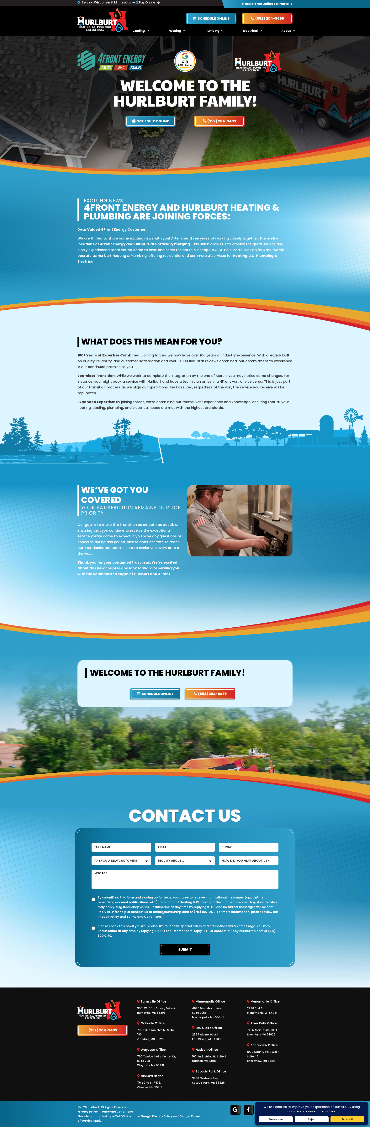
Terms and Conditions (144, 916)
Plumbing (212, 31)
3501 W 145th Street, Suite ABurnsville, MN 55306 (156, 1007)
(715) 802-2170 (204, 912)
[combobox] (121, 860)
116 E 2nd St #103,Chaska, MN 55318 (150, 1081)
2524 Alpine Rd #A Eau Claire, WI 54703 (207, 1033)
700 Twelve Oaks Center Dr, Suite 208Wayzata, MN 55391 (156, 1057)
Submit (185, 949)
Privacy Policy (108, 916)
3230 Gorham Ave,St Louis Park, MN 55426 (209, 1077)
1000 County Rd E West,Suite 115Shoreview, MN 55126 (263, 1053)
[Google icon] (235, 1109)
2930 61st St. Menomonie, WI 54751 (263, 1007)
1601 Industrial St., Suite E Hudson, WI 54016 (209, 1055)
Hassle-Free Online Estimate (265, 4)
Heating (175, 31)
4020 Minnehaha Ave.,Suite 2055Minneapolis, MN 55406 (208, 1009)
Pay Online (147, 2)
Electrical (250, 31)
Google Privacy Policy (156, 1116)
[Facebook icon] (248, 1109)
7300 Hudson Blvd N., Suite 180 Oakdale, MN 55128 (155, 1031)
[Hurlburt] (102, 19)
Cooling (138, 31)
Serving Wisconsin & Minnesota (106, 2)
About (286, 31)
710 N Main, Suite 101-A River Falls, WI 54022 (262, 1029)
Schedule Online (213, 18)
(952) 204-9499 (269, 18)
